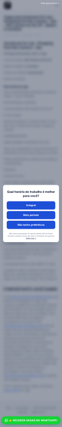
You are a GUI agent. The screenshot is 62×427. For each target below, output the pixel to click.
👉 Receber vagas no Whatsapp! (33, 420)
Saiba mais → (31, 238)
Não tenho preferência (31, 224)
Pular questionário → (50, 3)
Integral (31, 205)
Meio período (31, 215)
